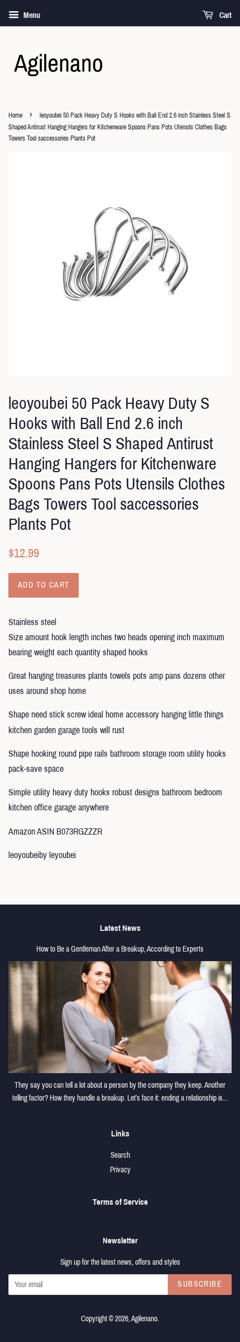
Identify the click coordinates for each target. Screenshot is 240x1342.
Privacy (120, 1170)
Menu (31, 15)
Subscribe (199, 1284)
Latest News (120, 928)
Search (120, 1155)
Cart (225, 15)
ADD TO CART (43, 585)
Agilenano (144, 1319)
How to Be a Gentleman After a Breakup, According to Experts (120, 949)
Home (15, 115)
